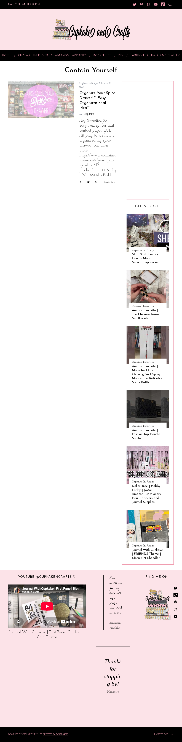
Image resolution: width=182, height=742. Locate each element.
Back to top (161, 734)
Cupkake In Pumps (88, 83)
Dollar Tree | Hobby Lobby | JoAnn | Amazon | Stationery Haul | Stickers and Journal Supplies (146, 494)
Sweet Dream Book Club (24, 4)
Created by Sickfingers (55, 734)
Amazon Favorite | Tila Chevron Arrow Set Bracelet (145, 314)
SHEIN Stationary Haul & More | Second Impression (145, 258)
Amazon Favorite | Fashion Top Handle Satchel (146, 434)
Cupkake (89, 114)
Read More (109, 182)
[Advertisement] (141, 139)
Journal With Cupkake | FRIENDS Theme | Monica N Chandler (147, 554)
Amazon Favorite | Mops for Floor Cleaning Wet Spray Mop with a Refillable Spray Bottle (147, 374)
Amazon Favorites (143, 306)
